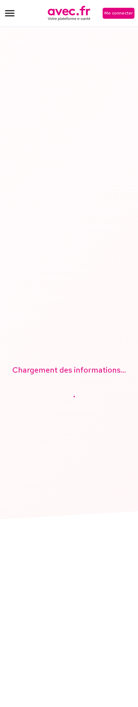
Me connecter (118, 13)
